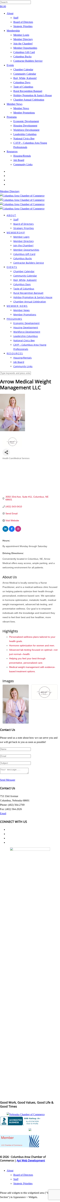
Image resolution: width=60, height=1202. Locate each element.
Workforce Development (26, 130)
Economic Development (26, 121)
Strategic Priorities (22, 26)
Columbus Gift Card (24, 52)
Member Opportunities (25, 47)
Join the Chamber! (23, 43)
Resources (12, 151)
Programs (12, 117)
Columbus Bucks (22, 56)
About (10, 13)
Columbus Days (21, 82)
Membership (13, 30)
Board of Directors (23, 22)
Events (10, 65)
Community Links (22, 164)
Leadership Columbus (24, 134)
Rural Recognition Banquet (27, 91)
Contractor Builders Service (27, 60)
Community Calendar (24, 73)
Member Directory (23, 39)
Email (3, 813)
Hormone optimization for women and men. (32, 645)
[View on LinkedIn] (5, 531)
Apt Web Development (31, 1160)
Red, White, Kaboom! (25, 78)
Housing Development (25, 125)
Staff (15, 17)
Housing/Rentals (22, 155)
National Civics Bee (23, 138)
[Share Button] (6, 452)
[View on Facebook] (12, 531)
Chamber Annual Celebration (28, 99)
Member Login (21, 35)
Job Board (18, 160)
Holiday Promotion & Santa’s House (32, 95)
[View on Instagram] (18, 531)
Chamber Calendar (23, 69)
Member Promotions (24, 112)
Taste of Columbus (23, 86)
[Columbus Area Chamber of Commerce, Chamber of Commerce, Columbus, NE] (21, 1121)
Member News (14, 104)
